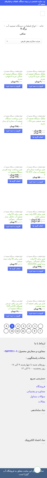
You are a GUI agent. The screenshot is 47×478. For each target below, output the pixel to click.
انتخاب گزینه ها (38, 137)
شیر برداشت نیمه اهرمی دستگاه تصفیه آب (12, 170)
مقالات (41, 401)
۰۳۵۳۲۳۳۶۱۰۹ (10, 351)
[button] (42, 13)
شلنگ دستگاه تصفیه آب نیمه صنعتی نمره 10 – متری (35, 121)
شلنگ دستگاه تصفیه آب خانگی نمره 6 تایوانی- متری (12, 76)
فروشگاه (40, 386)
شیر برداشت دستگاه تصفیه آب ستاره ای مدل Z (12, 121)
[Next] (6, 331)
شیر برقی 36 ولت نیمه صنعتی (12, 260)
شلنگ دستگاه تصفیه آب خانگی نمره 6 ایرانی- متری (35, 76)
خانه (41, 26)
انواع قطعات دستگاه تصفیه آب (21, 26)
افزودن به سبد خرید (36, 86)
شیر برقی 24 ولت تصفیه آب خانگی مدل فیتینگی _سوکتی (13, 216)
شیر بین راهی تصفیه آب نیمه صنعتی (35, 304)
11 (23, 331)
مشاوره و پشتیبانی (36, 391)
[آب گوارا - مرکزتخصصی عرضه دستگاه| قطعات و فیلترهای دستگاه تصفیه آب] (23, 13)
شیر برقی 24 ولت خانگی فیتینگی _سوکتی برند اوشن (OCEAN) (35, 261)
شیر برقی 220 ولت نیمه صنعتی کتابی (35, 215)
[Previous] (40, 326)
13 (12, 331)
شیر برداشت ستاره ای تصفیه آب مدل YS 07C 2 (35, 172)
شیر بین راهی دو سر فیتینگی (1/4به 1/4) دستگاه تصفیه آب (14, 306)
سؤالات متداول (37, 396)
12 (17, 331)
